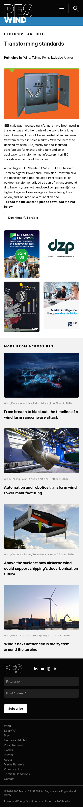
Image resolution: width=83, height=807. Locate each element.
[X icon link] (55, 669)
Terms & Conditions (17, 774)
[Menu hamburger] (61, 8)
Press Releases (14, 745)
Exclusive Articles (15, 740)
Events (8, 750)
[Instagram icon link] (48, 669)
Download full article (23, 217)
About (8, 759)
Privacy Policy (13, 769)
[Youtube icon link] (42, 669)
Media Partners (14, 764)
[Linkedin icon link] (35, 669)
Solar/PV (10, 730)
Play (7, 735)
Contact (9, 779)
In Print (8, 754)
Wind (7, 726)
